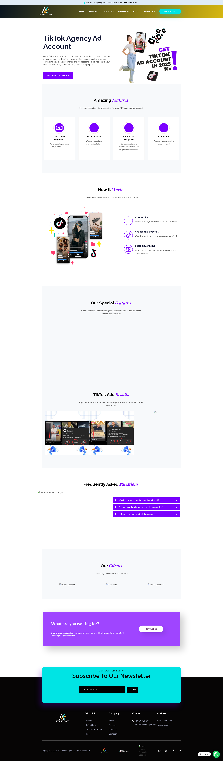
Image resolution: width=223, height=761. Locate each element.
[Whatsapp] (159, 751)
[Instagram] (166, 751)
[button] (43, 432)
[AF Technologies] (45, 11)
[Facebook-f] (173, 751)
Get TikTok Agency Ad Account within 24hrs (104, 3)
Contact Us (151, 629)
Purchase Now (130, 2)
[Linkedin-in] (180, 751)
